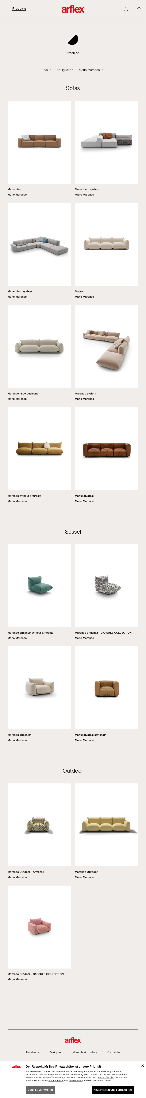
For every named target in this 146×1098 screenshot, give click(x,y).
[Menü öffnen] (7, 9)
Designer (55, 1052)
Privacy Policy (55, 1080)
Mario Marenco (89, 70)
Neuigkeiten (64, 70)
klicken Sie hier (106, 1077)
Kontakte (113, 1052)
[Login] (126, 9)
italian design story (84, 1052)
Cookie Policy (76, 1080)
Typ (45, 70)
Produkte (19, 8)
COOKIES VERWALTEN (40, 1090)
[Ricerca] (139, 9)
